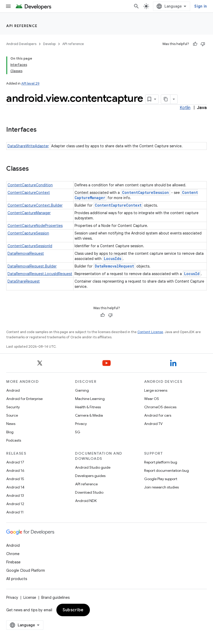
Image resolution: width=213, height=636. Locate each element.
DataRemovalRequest (26, 253)
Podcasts (13, 440)
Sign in (200, 6)
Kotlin (185, 107)
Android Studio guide (92, 467)
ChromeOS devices (160, 407)
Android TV (153, 423)
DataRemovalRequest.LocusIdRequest (40, 273)
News (10, 423)
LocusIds (112, 258)
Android (13, 390)
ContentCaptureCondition (30, 185)
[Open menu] (8, 6)
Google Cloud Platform (25, 570)
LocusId (191, 273)
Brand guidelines (55, 597)
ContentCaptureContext (29, 192)
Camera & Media (89, 415)
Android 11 (15, 512)
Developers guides (90, 475)
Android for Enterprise (24, 398)
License (29, 597)
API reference (22, 25)
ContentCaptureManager (29, 213)
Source (12, 415)
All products (16, 578)
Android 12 (15, 503)
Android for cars (157, 415)
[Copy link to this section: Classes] (34, 169)
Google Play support (160, 478)
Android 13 (15, 495)
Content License (150, 332)
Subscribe (73, 610)
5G (77, 432)
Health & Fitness (88, 407)
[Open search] (136, 6)
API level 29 (30, 83)
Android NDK (86, 500)
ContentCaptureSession (145, 192)
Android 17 (15, 462)
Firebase (13, 562)
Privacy (81, 423)
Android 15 (15, 478)
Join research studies (161, 487)
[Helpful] (195, 44)
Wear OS (151, 398)
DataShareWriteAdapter (28, 146)
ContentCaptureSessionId (30, 246)
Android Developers (21, 44)
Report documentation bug (166, 470)
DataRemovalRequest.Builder (32, 266)
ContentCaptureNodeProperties (35, 225)
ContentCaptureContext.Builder (35, 205)
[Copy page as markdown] (165, 99)
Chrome (12, 553)
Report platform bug (160, 462)
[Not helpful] (203, 44)
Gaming (82, 390)
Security (13, 407)
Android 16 (15, 470)
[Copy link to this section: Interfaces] (42, 130)
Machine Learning (90, 398)
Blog (10, 432)
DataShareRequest (24, 281)
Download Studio (89, 492)
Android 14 (15, 487)
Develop (49, 44)
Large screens (155, 390)
